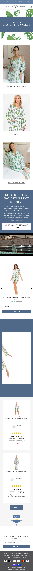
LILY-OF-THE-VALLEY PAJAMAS (16, 471)
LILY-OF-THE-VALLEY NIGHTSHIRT (16, 418)
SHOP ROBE (16, 135)
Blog (28, 555)
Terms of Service (22, 557)
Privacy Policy (11, 557)
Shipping (6, 555)
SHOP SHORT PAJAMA (16, 183)
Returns (26, 553)
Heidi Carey (22, 567)
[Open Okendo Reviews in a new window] (16, 525)
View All (16, 507)
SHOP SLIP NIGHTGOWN (16, 87)
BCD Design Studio (20, 569)
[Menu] (2, 6)
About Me (7, 553)
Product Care (15, 555)
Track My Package (16, 553)
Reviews (23, 555)
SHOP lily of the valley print (16, 226)
